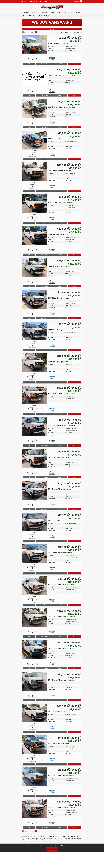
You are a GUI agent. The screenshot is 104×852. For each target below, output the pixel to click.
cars (52, 838)
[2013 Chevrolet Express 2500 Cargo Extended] (34, 649)
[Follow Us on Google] (79, 1)
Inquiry (29, 63)
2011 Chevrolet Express (61, 393)
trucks (55, 838)
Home (47, 844)
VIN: (66, 46)
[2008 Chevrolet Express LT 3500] (34, 267)
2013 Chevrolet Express (61, 553)
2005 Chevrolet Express (58, 43)
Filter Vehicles (52, 29)
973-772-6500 (43, 1)
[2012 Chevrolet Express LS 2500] (34, 458)
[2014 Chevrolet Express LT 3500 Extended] (34, 681)
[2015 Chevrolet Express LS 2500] (34, 712)
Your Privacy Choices (58, 845)
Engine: (66, 48)
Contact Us (52, 844)
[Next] (36, 32)
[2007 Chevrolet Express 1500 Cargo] (34, 203)
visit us (47, 841)
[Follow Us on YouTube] (77, 1)
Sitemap (54, 845)
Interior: (50, 48)
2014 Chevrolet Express (61, 680)
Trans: (49, 53)
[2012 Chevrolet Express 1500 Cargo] (34, 490)
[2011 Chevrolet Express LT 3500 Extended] (34, 394)
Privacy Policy (56, 844)
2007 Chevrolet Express (61, 75)
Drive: (49, 50)
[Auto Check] (52, 59)
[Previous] (23, 32)
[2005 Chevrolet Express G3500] (34, 44)
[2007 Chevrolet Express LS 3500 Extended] (34, 76)
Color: (49, 46)
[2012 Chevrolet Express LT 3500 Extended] (34, 426)
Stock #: (66, 53)
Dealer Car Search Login (44, 845)
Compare (35, 55)
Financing (74, 63)
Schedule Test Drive (44, 63)
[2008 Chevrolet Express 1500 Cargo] (34, 235)
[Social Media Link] (81, 1)
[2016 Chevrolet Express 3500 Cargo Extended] (34, 776)
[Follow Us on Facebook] (75, 1)
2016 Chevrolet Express (62, 775)
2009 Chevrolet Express (59, 298)
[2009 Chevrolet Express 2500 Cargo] (34, 330)
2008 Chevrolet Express (60, 234)
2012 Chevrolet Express (61, 425)
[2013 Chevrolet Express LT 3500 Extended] (34, 553)
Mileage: (66, 50)
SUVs (58, 838)
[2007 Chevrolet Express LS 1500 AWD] (34, 140)
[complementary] (101, 848)
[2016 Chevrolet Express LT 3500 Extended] (34, 808)
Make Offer (60, 63)
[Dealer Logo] (52, 6)
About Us (49, 844)
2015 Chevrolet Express (59, 712)
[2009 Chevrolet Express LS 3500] (34, 299)
